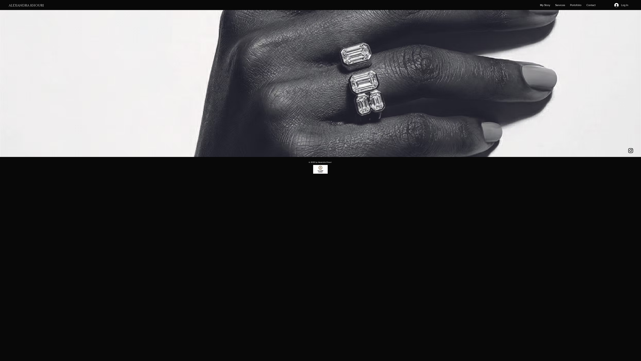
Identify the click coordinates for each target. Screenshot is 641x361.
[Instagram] (630, 150)
